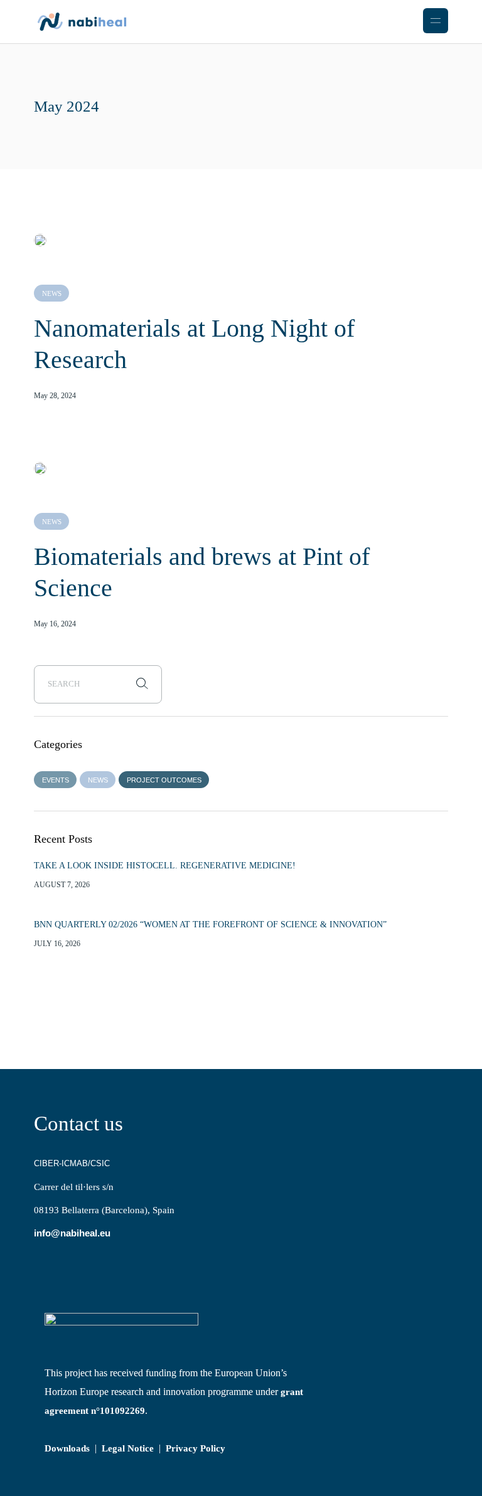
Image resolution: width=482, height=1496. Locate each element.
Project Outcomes (164, 780)
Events (55, 780)
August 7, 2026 (62, 884)
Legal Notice (128, 1448)
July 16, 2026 (57, 943)
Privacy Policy (195, 1448)
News (52, 293)
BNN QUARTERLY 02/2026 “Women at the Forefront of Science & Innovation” (210, 924)
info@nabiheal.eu (72, 1233)
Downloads (67, 1448)
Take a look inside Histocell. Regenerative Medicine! (165, 865)
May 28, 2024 (55, 395)
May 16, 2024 (55, 624)
